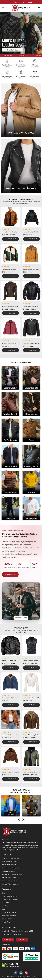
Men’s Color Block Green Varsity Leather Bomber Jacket (10, 269)
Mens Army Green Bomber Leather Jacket (31, 772)
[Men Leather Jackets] (21, 110)
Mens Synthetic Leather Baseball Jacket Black (31, 343)
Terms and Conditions (9, 916)
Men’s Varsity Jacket (8, 871)
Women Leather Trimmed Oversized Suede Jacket (31, 269)
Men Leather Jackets (21, 132)
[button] (3, 8)
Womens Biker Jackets (9, 878)
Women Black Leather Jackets (12, 874)
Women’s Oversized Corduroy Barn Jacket (10, 343)
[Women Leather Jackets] (21, 166)
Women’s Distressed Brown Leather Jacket (10, 306)
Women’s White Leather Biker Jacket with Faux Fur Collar (31, 698)
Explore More (10, 574)
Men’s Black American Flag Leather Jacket (31, 306)
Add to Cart (12, 239)
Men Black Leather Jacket (10, 858)
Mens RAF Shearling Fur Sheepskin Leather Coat (31, 735)
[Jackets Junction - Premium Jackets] (21, 8)
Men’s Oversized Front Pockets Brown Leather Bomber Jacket (10, 232)
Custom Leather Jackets (10, 899)
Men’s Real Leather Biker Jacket (10, 661)
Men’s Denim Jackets (9, 865)
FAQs (3, 893)
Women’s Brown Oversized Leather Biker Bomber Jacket (10, 772)
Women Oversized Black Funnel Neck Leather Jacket (31, 232)
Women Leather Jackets (21, 188)
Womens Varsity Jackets (10, 884)
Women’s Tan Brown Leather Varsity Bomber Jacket (10, 735)
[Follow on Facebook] (15, 973)
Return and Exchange (9, 912)
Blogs (3, 909)
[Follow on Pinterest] (26, 973)
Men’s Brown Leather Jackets (11, 861)
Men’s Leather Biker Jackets (11, 868)
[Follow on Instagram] (21, 973)
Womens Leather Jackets (10, 881)
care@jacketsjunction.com (14, 934)
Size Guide (5, 903)
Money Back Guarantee (9, 896)
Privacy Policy (6, 922)
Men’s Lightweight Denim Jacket (10, 698)
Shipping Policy (7, 919)
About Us (5, 906)
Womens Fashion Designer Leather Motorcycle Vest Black (31, 661)
